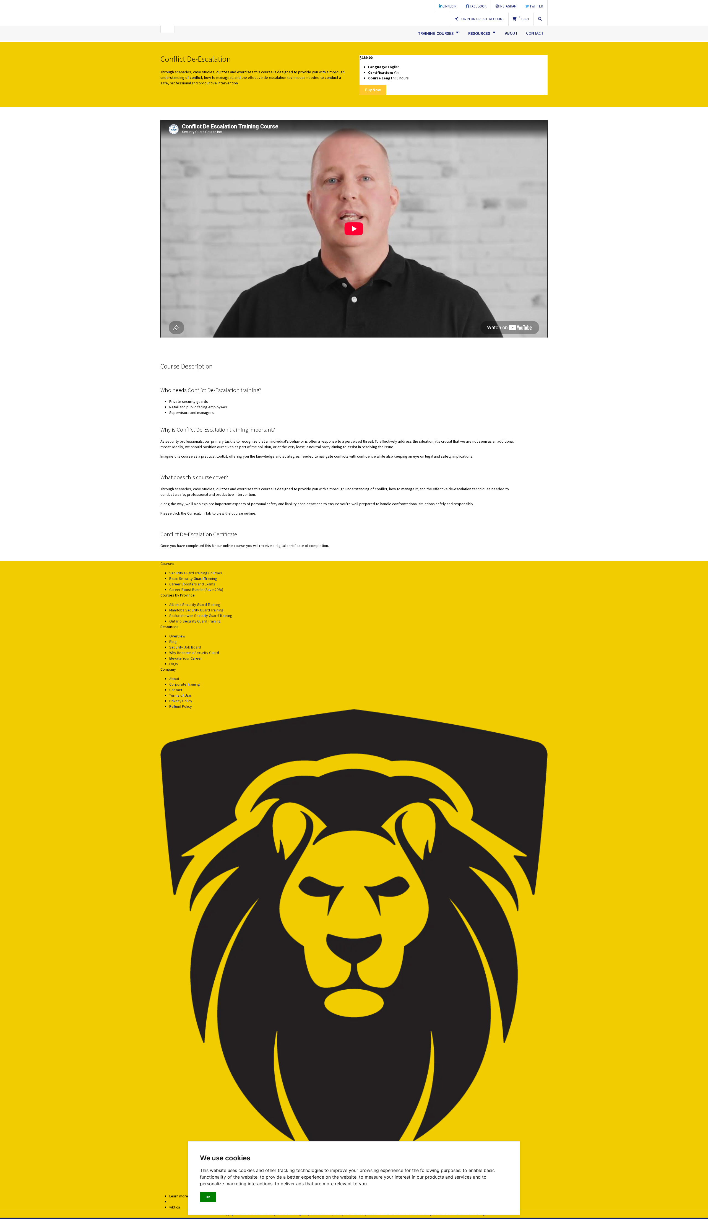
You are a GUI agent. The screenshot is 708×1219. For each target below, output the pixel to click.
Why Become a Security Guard (194, 652)
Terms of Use (180, 695)
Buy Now (373, 89)
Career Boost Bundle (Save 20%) (196, 589)
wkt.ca (174, 1207)
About (511, 33)
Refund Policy (180, 706)
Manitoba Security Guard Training (196, 610)
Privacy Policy (180, 700)
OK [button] (207, 1196)
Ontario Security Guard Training (195, 621)
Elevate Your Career (185, 658)
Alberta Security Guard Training (194, 604)
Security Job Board (185, 647)
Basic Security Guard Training (193, 578)
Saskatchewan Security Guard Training (200, 615)
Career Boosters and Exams (192, 584)
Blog (173, 641)
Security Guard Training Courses (195, 572)
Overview (177, 636)
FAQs (173, 663)
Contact (534, 33)
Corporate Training (184, 684)
